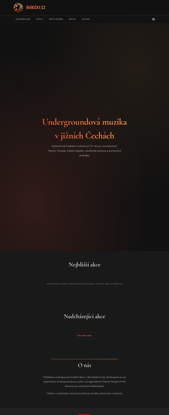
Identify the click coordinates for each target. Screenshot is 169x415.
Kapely (39, 19)
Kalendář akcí (23, 19)
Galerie (86, 19)
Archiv (72, 19)
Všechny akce (84, 335)
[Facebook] (153, 19)
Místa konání (56, 19)
